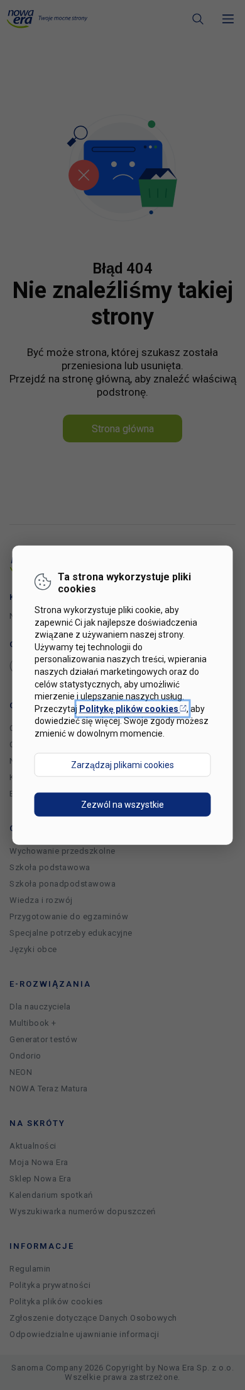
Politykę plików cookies (133, 708)
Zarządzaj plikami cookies (122, 764)
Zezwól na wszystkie (122, 804)
